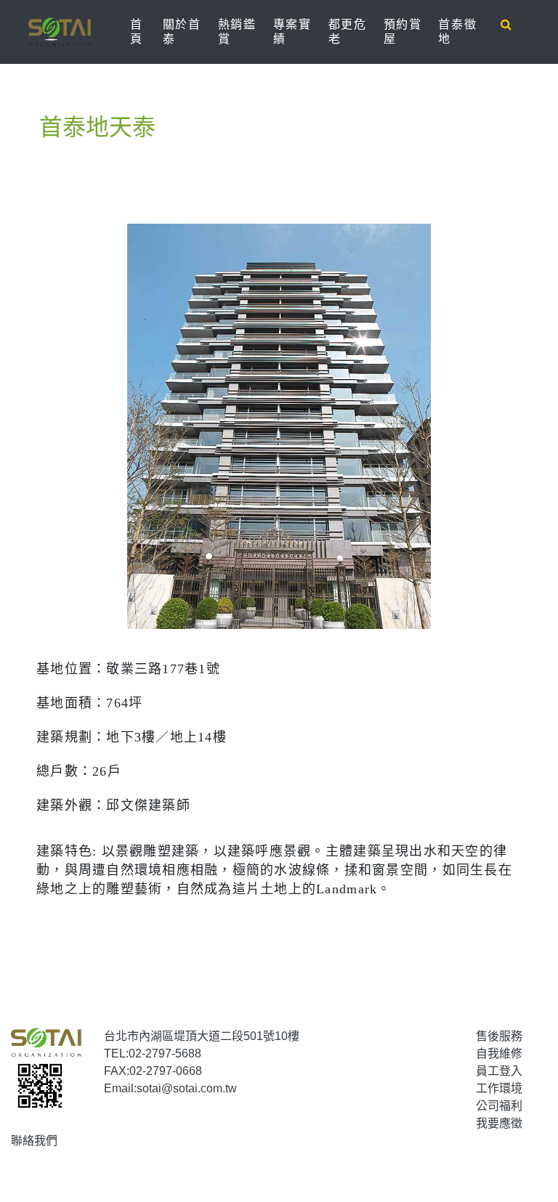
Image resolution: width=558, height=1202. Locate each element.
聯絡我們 (34, 1140)
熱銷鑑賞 (237, 31)
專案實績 (292, 31)
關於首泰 (182, 31)
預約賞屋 (403, 31)
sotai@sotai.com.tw (187, 1088)
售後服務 (499, 1036)
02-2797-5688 (165, 1053)
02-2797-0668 (165, 1071)
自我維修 (499, 1053)
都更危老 (347, 31)
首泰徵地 (457, 31)
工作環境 (499, 1088)
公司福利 (499, 1106)
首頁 (143, 31)
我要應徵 (499, 1123)
